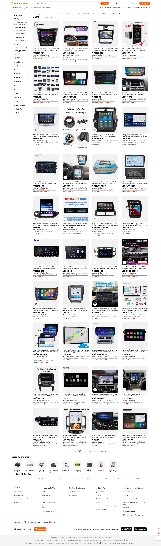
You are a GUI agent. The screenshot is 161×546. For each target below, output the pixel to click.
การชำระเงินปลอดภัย (48, 492)
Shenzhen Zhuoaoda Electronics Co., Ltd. (133, 190)
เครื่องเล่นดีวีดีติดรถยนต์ (103, 14)
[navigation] (21, 233)
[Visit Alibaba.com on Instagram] (135, 515)
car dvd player (105, 478)
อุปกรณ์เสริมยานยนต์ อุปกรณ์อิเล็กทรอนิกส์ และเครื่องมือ (55, 14)
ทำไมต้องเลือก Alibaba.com (22, 492)
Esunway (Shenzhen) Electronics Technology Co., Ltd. (135, 358)
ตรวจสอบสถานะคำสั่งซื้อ (130, 499)
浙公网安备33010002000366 (111, 543)
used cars (42, 478)
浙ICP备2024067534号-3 (128, 543)
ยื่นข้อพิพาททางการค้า (102, 499)
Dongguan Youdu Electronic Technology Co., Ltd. (46, 402)
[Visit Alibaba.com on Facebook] (124, 515)
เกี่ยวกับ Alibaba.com (20, 488)
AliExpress (54, 537)
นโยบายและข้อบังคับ (48, 511)
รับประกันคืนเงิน (46, 495)
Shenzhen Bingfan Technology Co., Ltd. (133, 316)
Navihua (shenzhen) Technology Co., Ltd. (74, 231)
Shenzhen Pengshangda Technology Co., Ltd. (105, 233)
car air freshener (65, 478)
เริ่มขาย (125, 495)
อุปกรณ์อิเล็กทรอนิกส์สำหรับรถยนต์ (84, 14)
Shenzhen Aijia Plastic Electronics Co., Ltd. (104, 358)
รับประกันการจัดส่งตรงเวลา (49, 499)
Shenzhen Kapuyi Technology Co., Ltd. (103, 142)
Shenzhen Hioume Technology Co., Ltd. (133, 231)
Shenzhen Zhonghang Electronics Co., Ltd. (45, 142)
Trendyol (100, 537)
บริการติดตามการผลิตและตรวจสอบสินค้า (52, 506)
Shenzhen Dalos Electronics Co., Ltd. (102, 190)
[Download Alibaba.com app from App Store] (126, 529)
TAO (95, 537)
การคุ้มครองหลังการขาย (48, 502)
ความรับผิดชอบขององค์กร (21, 499)
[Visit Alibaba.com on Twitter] (132, 515)
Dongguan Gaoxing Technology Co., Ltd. (133, 444)
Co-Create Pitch (19, 495)
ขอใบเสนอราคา (73, 495)
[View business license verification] (97, 543)
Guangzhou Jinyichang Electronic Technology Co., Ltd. (105, 402)
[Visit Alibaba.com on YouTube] (139, 515)
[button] (98, 3)
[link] (158, 528)
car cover (53, 478)
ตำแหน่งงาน (18, 502)
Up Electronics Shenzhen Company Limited (46, 57)
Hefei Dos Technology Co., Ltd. (42, 316)
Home (34, 14)
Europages (107, 537)
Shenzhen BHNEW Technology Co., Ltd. (44, 190)
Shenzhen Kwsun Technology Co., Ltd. (103, 275)
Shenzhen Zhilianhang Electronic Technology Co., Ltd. (76, 59)
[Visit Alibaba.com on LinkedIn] (128, 515)
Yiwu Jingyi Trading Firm (70, 316)
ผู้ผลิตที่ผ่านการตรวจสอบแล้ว (77, 492)
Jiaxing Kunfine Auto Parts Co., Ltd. (43, 360)
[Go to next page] (105, 451)
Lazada (81, 537)
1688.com (61, 537)
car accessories (19, 478)
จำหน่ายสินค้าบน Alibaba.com (131, 492)
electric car (32, 478)
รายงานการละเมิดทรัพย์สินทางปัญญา (106, 506)
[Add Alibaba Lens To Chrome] (40, 529)
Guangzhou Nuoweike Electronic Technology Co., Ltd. (76, 190)
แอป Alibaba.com (114, 529)
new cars (77, 478)
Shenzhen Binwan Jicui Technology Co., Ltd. (75, 275)
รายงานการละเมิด (101, 509)
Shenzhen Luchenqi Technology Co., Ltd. (104, 316)
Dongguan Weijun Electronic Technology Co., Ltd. (76, 101)
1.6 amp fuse (141, 478)
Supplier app (87, 529)
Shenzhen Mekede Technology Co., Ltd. (103, 101)
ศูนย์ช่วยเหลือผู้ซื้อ (101, 492)
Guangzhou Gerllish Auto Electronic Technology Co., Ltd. (105, 57)
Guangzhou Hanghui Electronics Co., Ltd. (45, 275)
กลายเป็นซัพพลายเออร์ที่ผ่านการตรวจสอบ (134, 503)
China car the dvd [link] (118, 14)
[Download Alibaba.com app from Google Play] (140, 529)
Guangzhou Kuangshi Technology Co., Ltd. (75, 444)
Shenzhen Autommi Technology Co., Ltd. (133, 101)
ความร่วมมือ (126, 507)
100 (102, 451)
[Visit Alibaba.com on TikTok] (143, 515)
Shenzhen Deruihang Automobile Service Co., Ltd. (135, 142)
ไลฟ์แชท (98, 495)
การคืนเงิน (99, 502)
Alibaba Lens (21, 529)
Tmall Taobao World (71, 537)
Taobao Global (88, 537)
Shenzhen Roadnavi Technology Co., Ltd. (133, 57)
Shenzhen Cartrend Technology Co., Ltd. (104, 444)
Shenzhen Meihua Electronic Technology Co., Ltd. (135, 275)
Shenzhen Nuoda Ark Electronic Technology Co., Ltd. (46, 444)
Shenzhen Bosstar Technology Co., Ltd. (74, 402)
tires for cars (129, 478)
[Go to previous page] (75, 451)
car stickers (117, 478)
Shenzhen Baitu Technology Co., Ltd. (132, 402)
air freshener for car (91, 478)
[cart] (122, 3)
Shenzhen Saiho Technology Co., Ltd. (44, 231)
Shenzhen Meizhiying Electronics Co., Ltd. (75, 358)
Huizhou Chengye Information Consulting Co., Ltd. (46, 101)
